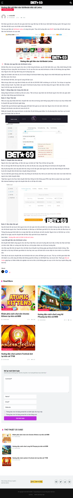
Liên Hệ (30, 494)
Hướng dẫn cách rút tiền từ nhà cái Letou (21, 237)
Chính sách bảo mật (39, 494)
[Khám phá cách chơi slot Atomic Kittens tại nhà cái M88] (18, 298)
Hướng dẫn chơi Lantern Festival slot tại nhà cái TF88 (30, 458)
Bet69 (52, 29)
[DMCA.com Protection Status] (37, 482)
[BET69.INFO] (36, 2)
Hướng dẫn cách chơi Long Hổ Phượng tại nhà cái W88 (50, 315)
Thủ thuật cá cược (7, 9)
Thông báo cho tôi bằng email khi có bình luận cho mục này (24, 412)
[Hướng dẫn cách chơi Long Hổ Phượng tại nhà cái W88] (55, 298)
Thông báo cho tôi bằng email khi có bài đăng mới (21, 414)
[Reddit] (65, 482)
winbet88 (12, 15)
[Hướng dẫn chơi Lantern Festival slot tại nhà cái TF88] (18, 337)
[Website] (69, 482)
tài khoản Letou (18, 29)
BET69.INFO (30, 491)
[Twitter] (60, 482)
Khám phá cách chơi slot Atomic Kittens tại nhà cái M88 (15, 315)
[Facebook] (56, 482)
